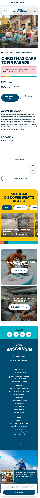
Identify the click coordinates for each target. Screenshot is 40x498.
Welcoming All (19, 426)
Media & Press (19, 400)
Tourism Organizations (19, 397)
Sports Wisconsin (19, 409)
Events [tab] (6, 206)
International (19, 403)
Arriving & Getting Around (19, 420)
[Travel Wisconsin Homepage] (20, 11)
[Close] (34, 467)
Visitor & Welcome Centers (19, 423)
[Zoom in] (32, 163)
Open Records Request (19, 429)
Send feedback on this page (19, 378)
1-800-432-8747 (20, 370)
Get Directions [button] (18, 177)
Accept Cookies (19, 492)
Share (29, 95)
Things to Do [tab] (20, 206)
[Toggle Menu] (33, 10)
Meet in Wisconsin (19, 406)
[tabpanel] (19, 222)
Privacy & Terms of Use (19, 438)
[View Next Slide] (35, 26)
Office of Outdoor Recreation (19, 388)
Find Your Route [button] (18, 304)
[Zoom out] (32, 168)
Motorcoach (19, 394)
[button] (19, 2)
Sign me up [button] (18, 267)
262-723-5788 (5, 86)
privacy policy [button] (21, 487)
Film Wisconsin (19, 391)
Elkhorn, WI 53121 (6, 81)
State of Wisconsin (19, 432)
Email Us (20, 366)
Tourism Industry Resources (19, 385)
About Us (19, 417)
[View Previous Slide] (3, 26)
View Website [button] (10, 95)
